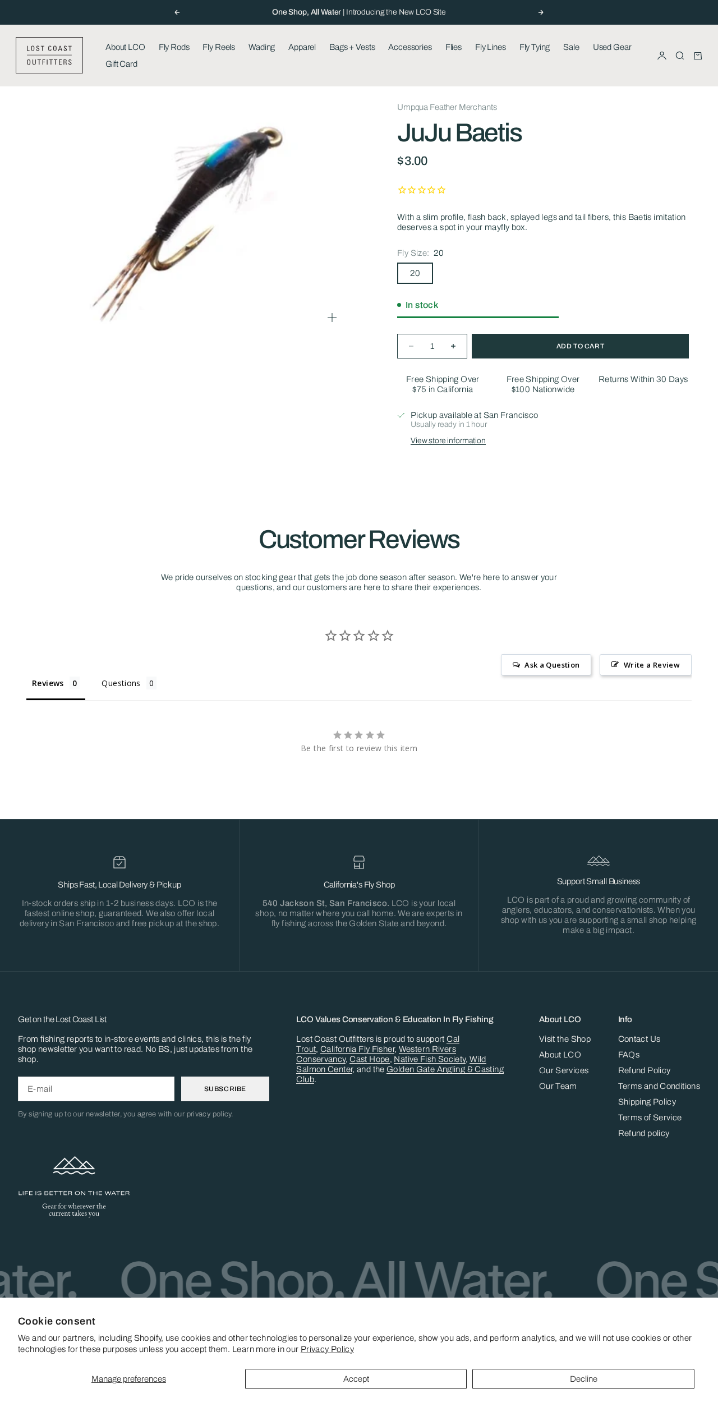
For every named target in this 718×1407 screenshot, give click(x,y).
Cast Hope (369, 1059)
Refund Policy (644, 1070)
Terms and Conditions (659, 1086)
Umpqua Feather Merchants (446, 107)
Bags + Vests (352, 47)
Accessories (409, 47)
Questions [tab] (121, 683)
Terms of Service (650, 1117)
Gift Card (121, 63)
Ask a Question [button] (551, 665)
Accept (356, 1378)
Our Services (564, 1070)
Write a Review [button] (652, 665)
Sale (571, 47)
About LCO (125, 47)
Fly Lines (490, 47)
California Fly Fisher (357, 1049)
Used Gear (612, 47)
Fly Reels (218, 47)
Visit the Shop (565, 1038)
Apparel (302, 47)
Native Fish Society (429, 1059)
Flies (453, 47)
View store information (448, 440)
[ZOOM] (332, 317)
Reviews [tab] (48, 683)
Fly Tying (534, 47)
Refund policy (644, 1133)
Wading (261, 47)
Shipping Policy (647, 1101)
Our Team (558, 1086)
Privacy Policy (327, 1349)
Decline (583, 1378)
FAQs (629, 1054)
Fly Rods (174, 47)
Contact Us (639, 1038)
